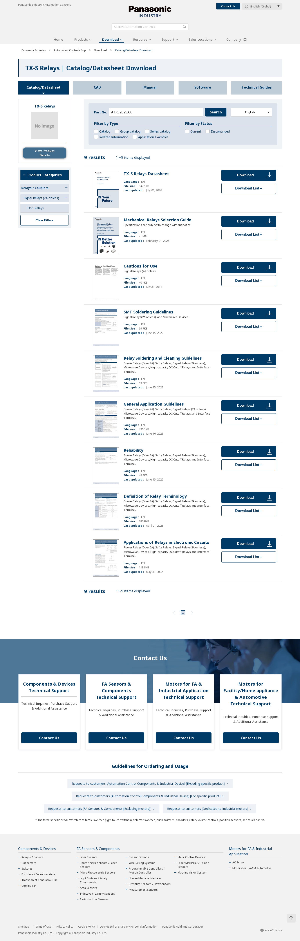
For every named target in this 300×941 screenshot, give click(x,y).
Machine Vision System (192, 872)
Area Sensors (88, 888)
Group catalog (130, 131)
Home (58, 39)
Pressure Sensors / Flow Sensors (150, 884)
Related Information (113, 137)
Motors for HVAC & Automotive (251, 868)
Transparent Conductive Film (40, 880)
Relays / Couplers (32, 857)
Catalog (104, 131)
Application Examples (153, 137)
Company (233, 39)
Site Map (23, 926)
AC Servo (238, 862)
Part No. (100, 112)
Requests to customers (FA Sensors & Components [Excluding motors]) (99, 808)
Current (195, 131)
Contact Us (228, 6)
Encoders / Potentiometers (38, 874)
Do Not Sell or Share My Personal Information (128, 926)
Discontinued (220, 131)
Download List (249, 188)
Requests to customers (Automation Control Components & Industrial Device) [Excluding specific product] (148, 783)
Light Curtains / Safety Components (93, 880)
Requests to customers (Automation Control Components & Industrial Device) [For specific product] (148, 796)
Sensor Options (139, 857)
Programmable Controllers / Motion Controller (146, 870)
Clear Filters (45, 220)
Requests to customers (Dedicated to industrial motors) (207, 808)
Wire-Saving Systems (142, 863)
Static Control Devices (191, 857)
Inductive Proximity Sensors (97, 893)
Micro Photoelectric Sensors (98, 872)
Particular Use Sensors (94, 899)
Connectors (29, 863)
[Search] (184, 27)
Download (110, 39)
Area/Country (273, 930)
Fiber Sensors (89, 857)
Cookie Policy (86, 926)
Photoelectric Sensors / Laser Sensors (98, 865)
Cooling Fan (29, 886)
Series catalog (160, 131)
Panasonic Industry (34, 50)
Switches (27, 868)
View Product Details (44, 153)
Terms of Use (42, 926)
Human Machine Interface (145, 878)
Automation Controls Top (70, 50)
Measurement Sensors (143, 890)
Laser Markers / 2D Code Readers (193, 865)
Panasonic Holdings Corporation (183, 926)
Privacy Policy (64, 926)
